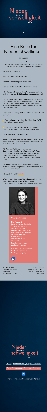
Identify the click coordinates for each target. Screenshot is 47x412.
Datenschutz (27, 379)
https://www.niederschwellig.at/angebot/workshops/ (22, 183)
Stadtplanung (28, 66)
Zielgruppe (37, 66)
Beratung (36, 368)
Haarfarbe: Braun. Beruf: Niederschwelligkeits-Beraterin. (35, 271)
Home (8, 363)
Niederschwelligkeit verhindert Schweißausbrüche (10, 271)
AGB (19, 379)
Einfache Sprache (10, 64)
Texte (9, 368)
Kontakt (37, 379)
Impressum (11, 379)
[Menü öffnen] (23, 31)
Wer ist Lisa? (35, 363)
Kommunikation (22, 64)
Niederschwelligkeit (35, 64)
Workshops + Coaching (21, 368)
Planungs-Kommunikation (14, 66)
